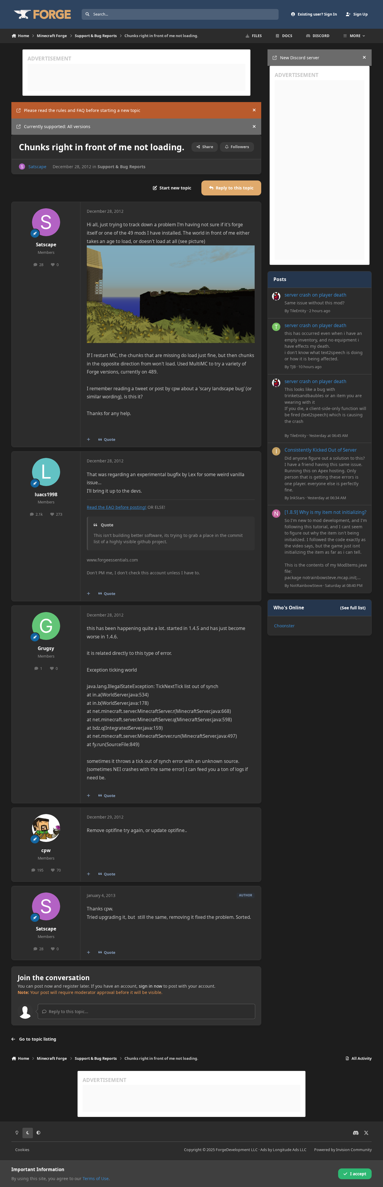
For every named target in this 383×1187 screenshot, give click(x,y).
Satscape (37, 166)
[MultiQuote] (88, 439)
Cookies (22, 1149)
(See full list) (353, 608)
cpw (46, 850)
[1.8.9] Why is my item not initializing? (326, 512)
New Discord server (299, 57)
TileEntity (298, 310)
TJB (293, 366)
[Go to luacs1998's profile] (46, 472)
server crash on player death (315, 295)
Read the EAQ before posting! (116, 507)
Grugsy (46, 648)
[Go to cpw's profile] (46, 828)
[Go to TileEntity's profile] (276, 296)
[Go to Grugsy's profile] (46, 626)
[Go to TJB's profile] (276, 327)
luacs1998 (46, 494)
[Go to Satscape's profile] (22, 166)
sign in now (150, 986)
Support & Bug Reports (121, 166)
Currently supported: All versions (57, 126)
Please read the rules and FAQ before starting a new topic (82, 110)
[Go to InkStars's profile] (276, 451)
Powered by (343, 1149)
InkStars (297, 497)
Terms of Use (96, 1178)
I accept (358, 1174)
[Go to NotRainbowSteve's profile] (276, 513)
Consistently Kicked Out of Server (321, 450)
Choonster (284, 626)
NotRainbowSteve (306, 585)
